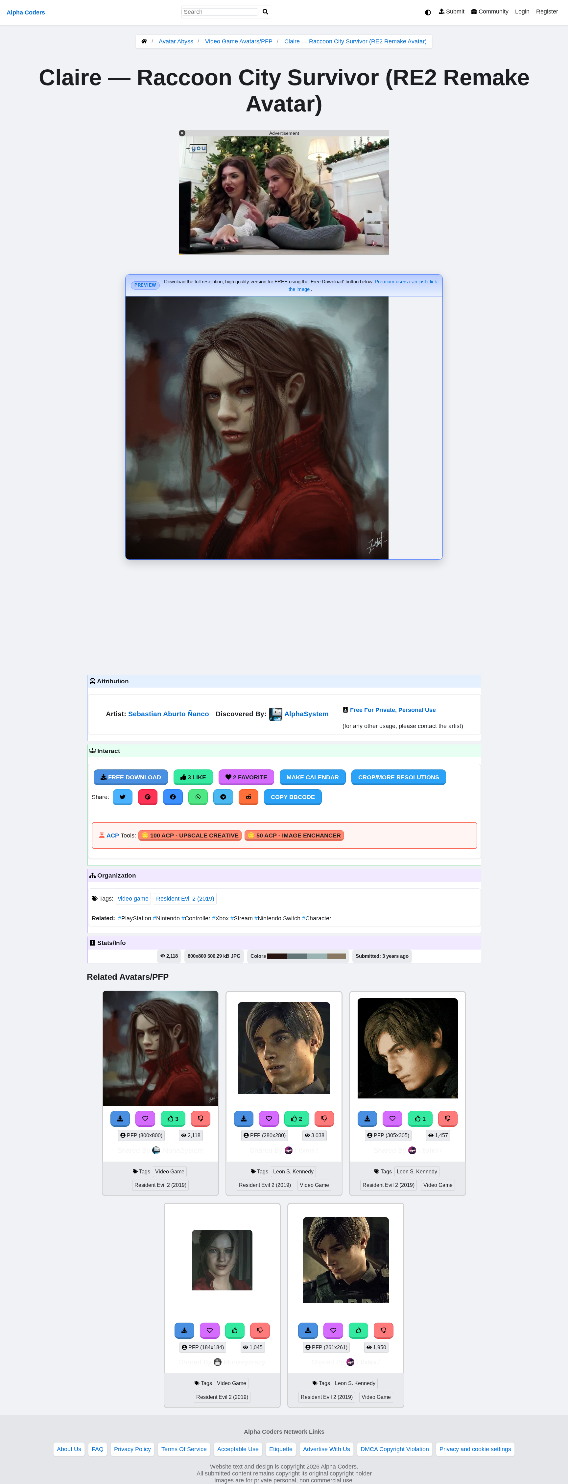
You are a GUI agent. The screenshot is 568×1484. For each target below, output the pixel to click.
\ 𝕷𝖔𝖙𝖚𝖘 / (306, 1150)
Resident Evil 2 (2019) (185, 898)
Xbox (221, 918)
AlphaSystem (306, 714)
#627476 (297, 956)
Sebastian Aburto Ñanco (168, 714)
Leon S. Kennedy (293, 1171)
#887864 (336, 956)
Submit (454, 11)
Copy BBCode (293, 797)
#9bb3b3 (317, 956)
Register (547, 11)
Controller (196, 918)
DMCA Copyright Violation (395, 1449)
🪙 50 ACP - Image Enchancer (294, 835)
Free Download (133, 777)
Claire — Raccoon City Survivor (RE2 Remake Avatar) (355, 41)
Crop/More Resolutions (398, 777)
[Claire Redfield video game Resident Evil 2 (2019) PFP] (222, 1261)
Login (522, 11)
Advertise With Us (326, 1449)
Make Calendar (313, 777)
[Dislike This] (324, 1119)
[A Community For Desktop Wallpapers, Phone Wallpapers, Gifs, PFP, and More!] (144, 41)
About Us (69, 1449)
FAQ (98, 1449)
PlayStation (135, 918)
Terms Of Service (184, 1449)
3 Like (196, 777)
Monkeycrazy (245, 1362)
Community (493, 11)
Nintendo (167, 918)
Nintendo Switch (278, 918)
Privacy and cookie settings (475, 1449)
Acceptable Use (238, 1449)
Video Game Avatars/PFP (239, 41)
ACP (112, 835)
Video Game (169, 1171)
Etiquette (281, 1449)
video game (133, 898)
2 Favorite (249, 777)
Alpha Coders (26, 12)
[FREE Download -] (244, 1119)
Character (316, 918)
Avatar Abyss (176, 41)
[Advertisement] (284, 616)
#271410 (277, 956)
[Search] (265, 12)
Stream (242, 918)
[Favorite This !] (269, 1119)
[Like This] (235, 1330)
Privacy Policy (132, 1449)
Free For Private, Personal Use (393, 710)
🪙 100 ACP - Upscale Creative (190, 835)
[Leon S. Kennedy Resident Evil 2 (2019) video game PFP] (284, 1049)
